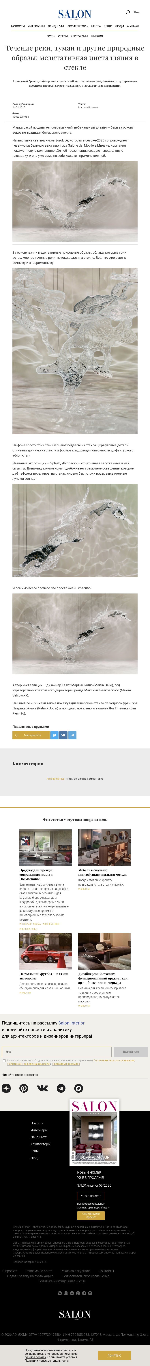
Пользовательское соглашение (85, 1276)
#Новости (84, 889)
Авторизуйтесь (56, 778)
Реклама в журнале (75, 1271)
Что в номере (91, 1196)
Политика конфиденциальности (62, 1281)
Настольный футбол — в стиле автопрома (43, 976)
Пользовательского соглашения (114, 1060)
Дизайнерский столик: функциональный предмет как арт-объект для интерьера (103, 978)
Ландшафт (56, 26)
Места (96, 26)
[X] (54, 735)
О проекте (9, 1271)
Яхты (51, 36)
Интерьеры (36, 26)
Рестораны (79, 36)
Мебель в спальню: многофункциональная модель (102, 872)
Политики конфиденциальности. (47, 1360)
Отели (63, 36)
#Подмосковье (28, 929)
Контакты (106, 1271)
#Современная (50, 924)
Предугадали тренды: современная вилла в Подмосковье (36, 874)
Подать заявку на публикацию (30, 1276)
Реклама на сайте (39, 1271)
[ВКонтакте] (63, 735)
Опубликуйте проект (91, 1215)
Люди (119, 26)
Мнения (97, 36)
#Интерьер (25, 924)
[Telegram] (72, 735)
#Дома (37, 924)
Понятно (114, 1355)
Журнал (133, 26)
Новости (18, 26)
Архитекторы (77, 26)
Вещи (108, 26)
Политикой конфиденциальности (28, 1063)
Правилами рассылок (66, 1063)
